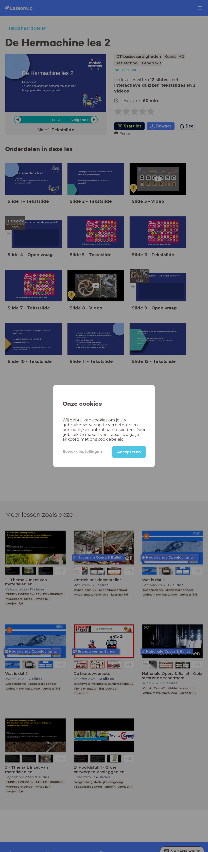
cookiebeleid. (111, 439)
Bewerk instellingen (82, 451)
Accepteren (129, 452)
